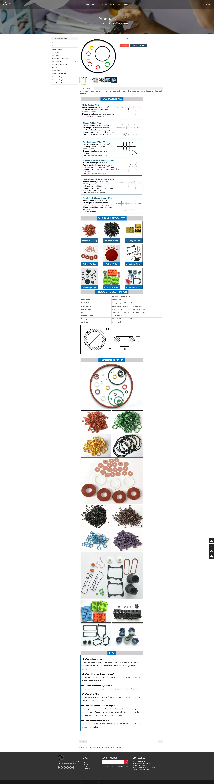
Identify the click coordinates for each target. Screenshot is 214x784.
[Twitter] (65, 767)
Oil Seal (54, 67)
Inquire (124, 45)
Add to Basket (139, 45)
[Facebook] (59, 767)
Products (104, 5)
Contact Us (127, 5)
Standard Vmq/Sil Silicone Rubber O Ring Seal (109, 747)
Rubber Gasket (57, 49)
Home (87, 5)
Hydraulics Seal (57, 61)
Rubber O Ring (57, 77)
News (112, 5)
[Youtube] (67, 767)
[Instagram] (70, 767)
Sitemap (116, 782)
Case (118, 5)
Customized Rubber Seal (60, 58)
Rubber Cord (56, 71)
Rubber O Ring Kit (58, 80)
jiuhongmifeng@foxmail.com (143, 763)
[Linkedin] (62, 767)
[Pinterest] (73, 767)
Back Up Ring (56, 55)
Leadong (136, 782)
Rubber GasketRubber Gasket (61, 74)
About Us (95, 5)
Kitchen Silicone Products (60, 64)
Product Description (86, 88)
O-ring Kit (55, 52)
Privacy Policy (123, 782)
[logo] (61, 757)
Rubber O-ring (57, 43)
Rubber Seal (56, 46)
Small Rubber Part (58, 83)
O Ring (92, 747)
